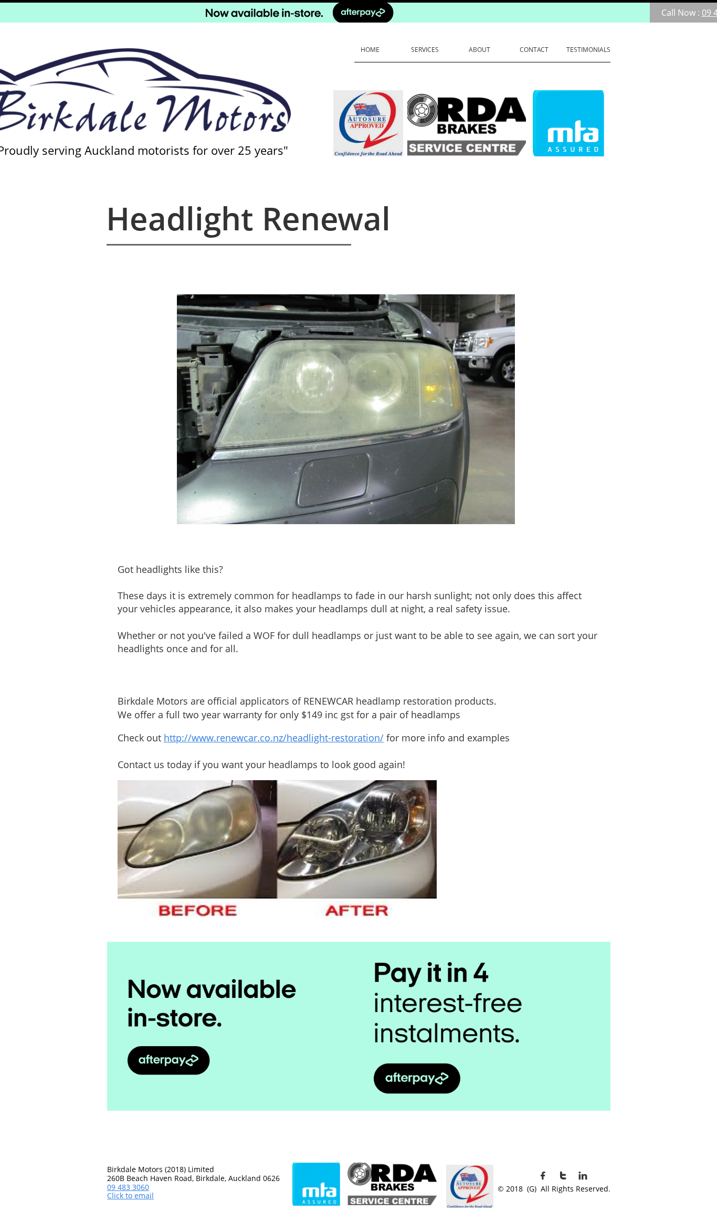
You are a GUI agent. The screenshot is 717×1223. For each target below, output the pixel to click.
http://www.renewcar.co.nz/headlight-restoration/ (274, 737)
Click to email (130, 1195)
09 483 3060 (128, 1187)
